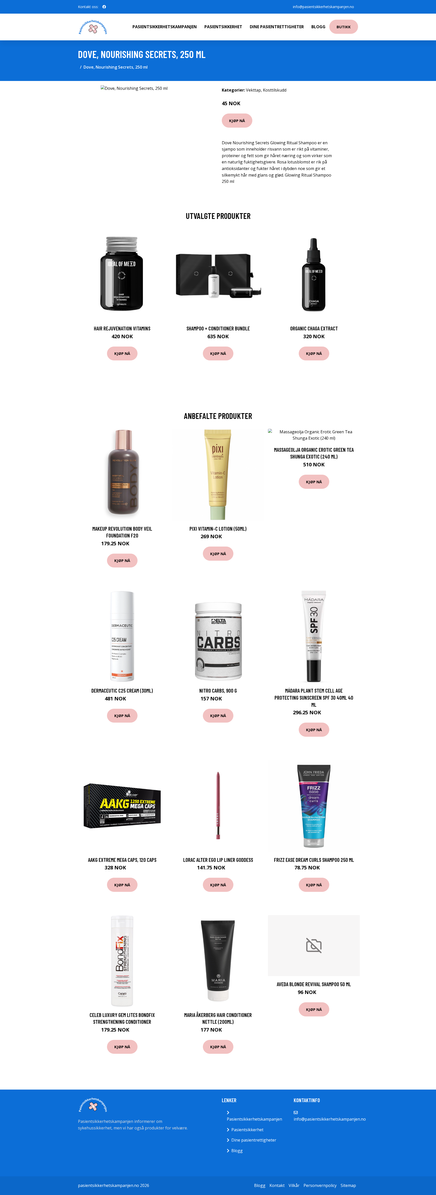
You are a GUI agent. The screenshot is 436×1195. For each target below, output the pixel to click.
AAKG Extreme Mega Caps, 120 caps (122, 860)
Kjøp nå (237, 120)
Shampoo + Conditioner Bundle (218, 328)
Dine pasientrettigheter (277, 27)
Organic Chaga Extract (314, 328)
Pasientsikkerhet (223, 27)
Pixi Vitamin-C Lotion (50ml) (218, 528)
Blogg (318, 27)
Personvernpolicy (320, 1185)
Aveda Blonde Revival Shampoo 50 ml (314, 984)
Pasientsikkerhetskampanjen (164, 27)
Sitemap (348, 1185)
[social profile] (104, 7)
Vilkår (294, 1185)
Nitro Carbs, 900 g (218, 690)
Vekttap (253, 90)
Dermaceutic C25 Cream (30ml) (122, 690)
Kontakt (277, 1185)
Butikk (344, 26)
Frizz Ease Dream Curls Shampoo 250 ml (314, 860)
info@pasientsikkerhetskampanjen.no (323, 6)
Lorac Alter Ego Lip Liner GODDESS (218, 860)
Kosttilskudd (274, 90)
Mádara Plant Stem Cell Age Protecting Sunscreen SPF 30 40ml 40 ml (314, 697)
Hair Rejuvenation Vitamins (122, 328)
